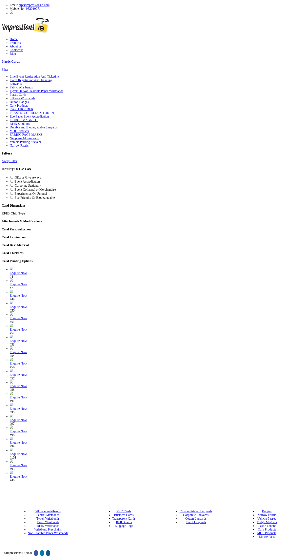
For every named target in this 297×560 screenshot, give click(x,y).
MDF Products (19, 131)
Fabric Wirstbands (47, 515)
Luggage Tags (124, 525)
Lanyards (16, 83)
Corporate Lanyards (196, 515)
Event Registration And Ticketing (31, 80)
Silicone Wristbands (22, 98)
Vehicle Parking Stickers (25, 142)
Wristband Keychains (48, 529)
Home (14, 39)
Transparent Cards (123, 518)
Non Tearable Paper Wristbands (48, 533)
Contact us (16, 50)
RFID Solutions (20, 123)
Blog (13, 53)
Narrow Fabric (19, 145)
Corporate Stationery (28, 185)
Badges (267, 511)
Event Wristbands (48, 522)
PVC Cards (123, 511)
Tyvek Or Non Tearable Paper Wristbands (36, 91)
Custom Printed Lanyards (196, 511)
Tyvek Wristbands (47, 518)
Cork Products (19, 105)
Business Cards (124, 515)
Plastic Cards (11, 61)
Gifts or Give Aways (28, 177)
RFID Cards (124, 522)
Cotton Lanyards (195, 518)
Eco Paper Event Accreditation (29, 116)
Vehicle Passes (266, 518)
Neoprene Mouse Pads (24, 138)
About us (15, 46)
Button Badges (19, 102)
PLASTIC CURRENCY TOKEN (32, 113)
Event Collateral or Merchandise (35, 189)
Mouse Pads (267, 536)
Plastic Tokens (267, 525)
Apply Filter (9, 161)
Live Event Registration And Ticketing (34, 76)
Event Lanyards (196, 522)
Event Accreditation (27, 181)
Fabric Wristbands (21, 87)
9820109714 (34, 8)
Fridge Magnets (267, 522)
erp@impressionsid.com (34, 5)
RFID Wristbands (48, 525)
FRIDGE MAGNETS (24, 120)
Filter (5, 69)
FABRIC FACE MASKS (26, 134)
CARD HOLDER (21, 109)
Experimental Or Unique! (31, 193)
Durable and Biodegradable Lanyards (34, 127)
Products (15, 42)
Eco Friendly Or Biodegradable (35, 197)
